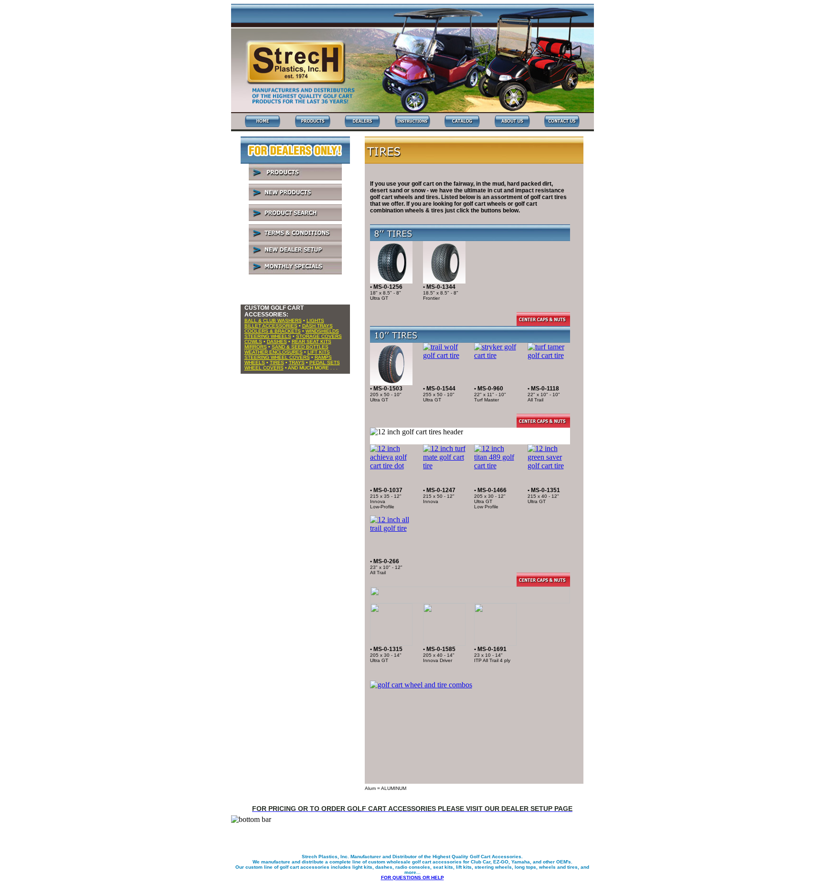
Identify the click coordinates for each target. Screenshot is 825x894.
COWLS (253, 341)
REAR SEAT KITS (311, 341)
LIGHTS (315, 320)
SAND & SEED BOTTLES (300, 346)
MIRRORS (255, 346)
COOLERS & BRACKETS (272, 331)
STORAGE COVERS (319, 336)
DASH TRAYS (317, 325)
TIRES (277, 362)
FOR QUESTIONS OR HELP (412, 877)
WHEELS (254, 362)
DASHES (277, 341)
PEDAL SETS (324, 362)
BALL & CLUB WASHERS (273, 320)
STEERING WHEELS (267, 336)
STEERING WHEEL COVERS (277, 357)
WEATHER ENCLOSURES (273, 352)
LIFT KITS (318, 352)
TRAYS (297, 362)
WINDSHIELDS (322, 331)
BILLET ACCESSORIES (270, 325)
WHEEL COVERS (264, 367)
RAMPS (323, 357)
